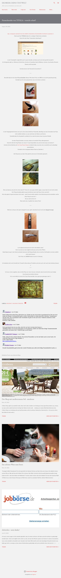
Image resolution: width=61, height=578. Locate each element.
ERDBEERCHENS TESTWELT (14, 3)
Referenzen (42, 9)
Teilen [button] (55, 303)
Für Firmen (32, 9)
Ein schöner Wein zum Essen (12, 464)
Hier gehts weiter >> (52, 416)
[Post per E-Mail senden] (25, 303)
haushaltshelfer (18, 303)
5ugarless (34, 574)
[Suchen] (54, 3)
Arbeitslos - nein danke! (11, 530)
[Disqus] (30, 329)
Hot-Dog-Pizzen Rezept (23, 145)
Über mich (14, 9)
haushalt (9, 303)
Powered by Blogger (31, 571)
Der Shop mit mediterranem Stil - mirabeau (18, 399)
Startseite (4, 9)
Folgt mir (23, 9)
